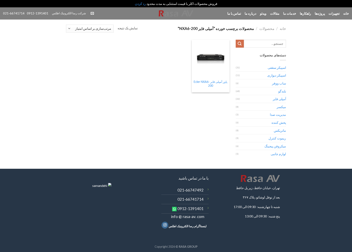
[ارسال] (240, 44)
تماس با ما (234, 13)
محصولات (266, 28)
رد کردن (140, 3)
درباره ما (250, 13)
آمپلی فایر (279, 99)
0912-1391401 (190, 208)
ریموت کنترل (277, 138)
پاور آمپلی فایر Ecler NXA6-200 (210, 83)
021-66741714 (190, 199)
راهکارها (305, 13)
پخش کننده (279, 122)
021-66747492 (190, 190)
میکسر (281, 107)
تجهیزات (334, 13)
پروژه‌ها (320, 13)
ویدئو (263, 13)
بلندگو (282, 91)
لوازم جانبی (278, 154)
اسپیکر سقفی (277, 67)
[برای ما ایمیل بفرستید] (92, 13)
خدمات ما (289, 13)
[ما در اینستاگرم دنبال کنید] (165, 225)
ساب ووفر (279, 83)
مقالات (274, 13)
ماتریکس (280, 130)
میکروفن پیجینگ (275, 146)
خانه (346, 13)
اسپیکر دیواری (276, 75)
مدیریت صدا (278, 114)
